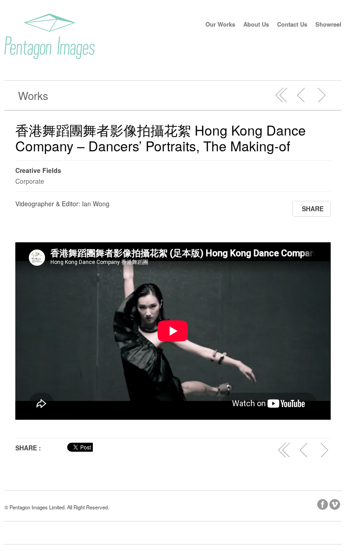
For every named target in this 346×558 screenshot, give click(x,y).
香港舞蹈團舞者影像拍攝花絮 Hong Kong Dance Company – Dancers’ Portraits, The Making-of (160, 137)
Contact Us (292, 24)
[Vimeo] (335, 503)
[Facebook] (323, 503)
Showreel (328, 24)
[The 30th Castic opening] (321, 95)
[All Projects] (281, 95)
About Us (256, 24)
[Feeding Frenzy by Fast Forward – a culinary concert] (301, 95)
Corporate (29, 181)
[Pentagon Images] (50, 56)
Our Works (220, 24)
